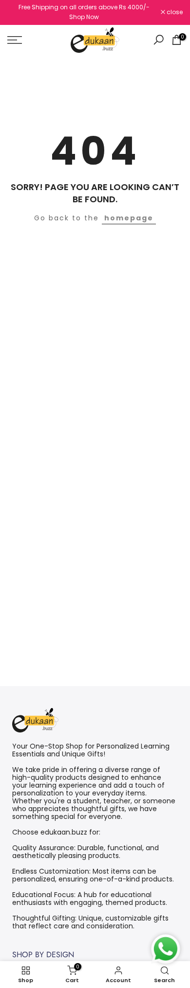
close (174, 12)
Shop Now (84, 17)
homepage (128, 218)
